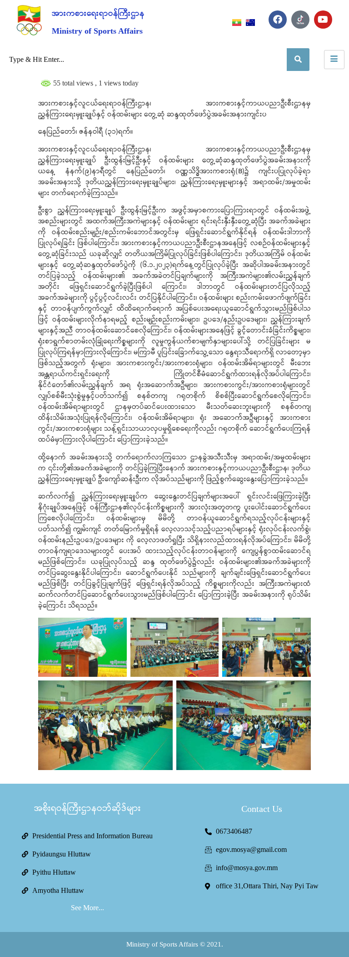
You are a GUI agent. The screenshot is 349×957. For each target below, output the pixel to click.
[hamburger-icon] (334, 59)
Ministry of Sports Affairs (97, 30)
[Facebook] (278, 19)
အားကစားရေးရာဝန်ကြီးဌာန (98, 13)
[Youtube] (323, 19)
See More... (87, 908)
